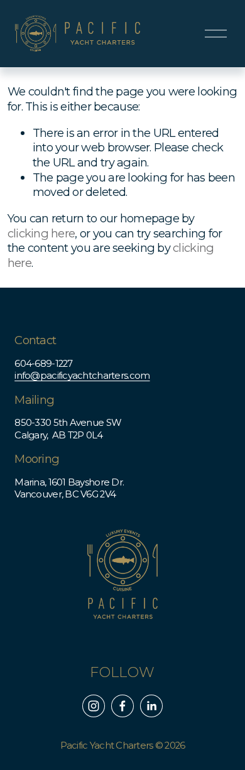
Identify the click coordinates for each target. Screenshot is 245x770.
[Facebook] (122, 706)
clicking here (41, 233)
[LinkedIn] (151, 706)
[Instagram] (93, 706)
